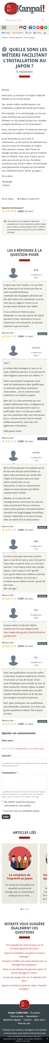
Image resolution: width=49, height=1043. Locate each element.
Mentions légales (12, 1020)
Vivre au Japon (29, 37)
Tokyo (6, 563)
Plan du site (24, 1023)
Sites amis (39, 1020)
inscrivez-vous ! (38, 749)
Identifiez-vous (21, 749)
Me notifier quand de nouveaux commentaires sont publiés (19, 803)
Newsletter (32, 1016)
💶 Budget (6, 32)
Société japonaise (15, 37)
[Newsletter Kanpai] (24, 27)
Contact (28, 1020)
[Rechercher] (43, 20)
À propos (35, 1012)
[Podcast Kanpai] (45, 27)
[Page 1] (21, 909)
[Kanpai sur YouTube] (41, 27)
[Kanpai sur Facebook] (30, 27)
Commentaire (10, 773)
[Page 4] (27, 909)
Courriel (7, 755)
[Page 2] (23, 909)
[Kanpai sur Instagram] (38, 27)
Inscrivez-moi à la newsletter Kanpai (21, 810)
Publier (6, 816)
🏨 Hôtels (37, 32)
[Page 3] (25, 909)
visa (16, 120)
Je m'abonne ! (38, 7)
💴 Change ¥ (17, 32)
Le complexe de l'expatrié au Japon (20, 876)
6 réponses (24, 71)
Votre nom (8, 740)
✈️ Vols (28, 32)
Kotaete (5, 37)
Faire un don (16, 1016)
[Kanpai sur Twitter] (34, 27)
